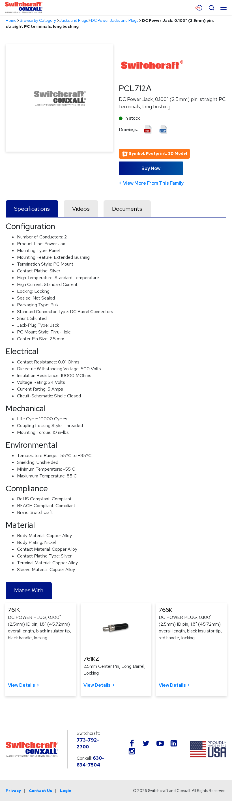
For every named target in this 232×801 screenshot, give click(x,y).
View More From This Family (153, 183)
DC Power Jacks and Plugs (114, 20)
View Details (21, 685)
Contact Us (40, 790)
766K (165, 609)
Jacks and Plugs (73, 20)
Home (11, 20)
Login (65, 790)
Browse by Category (38, 20)
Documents (127, 208)
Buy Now (150, 168)
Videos (81, 208)
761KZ (91, 658)
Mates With (28, 590)
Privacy (13, 790)
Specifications (32, 208)
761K (14, 609)
